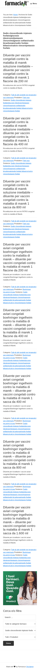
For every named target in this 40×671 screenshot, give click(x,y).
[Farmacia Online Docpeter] (20, 572)
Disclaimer (29, 667)
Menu (35, 3)
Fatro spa (26, 97)
